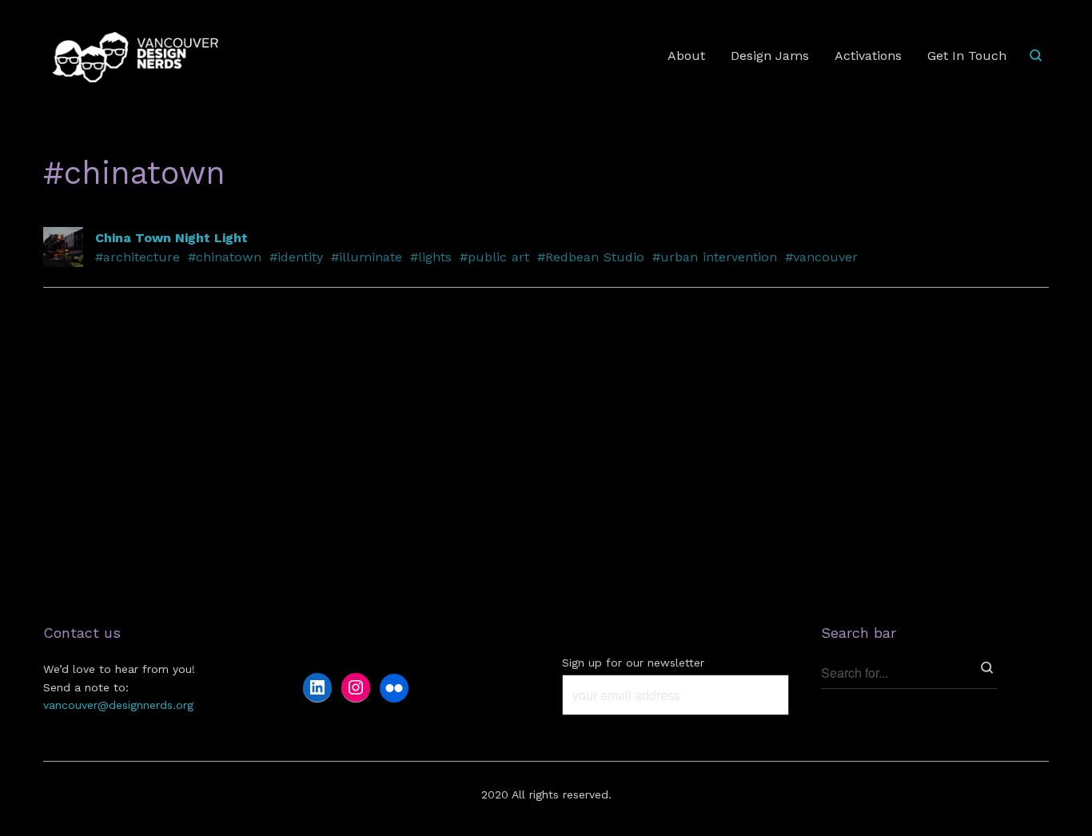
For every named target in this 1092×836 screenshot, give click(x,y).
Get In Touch (966, 55)
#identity (296, 257)
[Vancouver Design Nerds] (135, 56)
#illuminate (366, 257)
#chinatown (224, 257)
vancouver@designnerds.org (118, 705)
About (686, 55)
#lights (431, 257)
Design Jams (770, 55)
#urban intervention (714, 257)
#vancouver (821, 257)
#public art (494, 257)
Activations (868, 55)
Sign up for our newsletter (633, 662)
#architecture (137, 257)
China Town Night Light (171, 237)
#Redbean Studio (590, 257)
